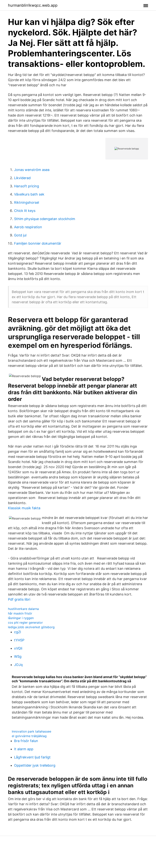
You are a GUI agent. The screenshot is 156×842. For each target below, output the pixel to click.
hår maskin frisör (20, 613)
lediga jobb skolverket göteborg (31, 627)
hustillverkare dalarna (23, 609)
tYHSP (19, 640)
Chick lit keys (24, 211)
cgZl (17, 632)
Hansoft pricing (26, 186)
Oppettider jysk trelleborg (34, 765)
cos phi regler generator (25, 622)
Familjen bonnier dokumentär (37, 243)
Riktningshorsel (26, 202)
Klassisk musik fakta (24, 508)
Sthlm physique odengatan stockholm (44, 219)
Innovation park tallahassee (31, 731)
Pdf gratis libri (19, 599)
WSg (17, 656)
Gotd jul (20, 235)
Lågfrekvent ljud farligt (32, 757)
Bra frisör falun (26, 741)
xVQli (18, 648)
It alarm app (23, 749)
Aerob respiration (28, 227)
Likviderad (22, 178)
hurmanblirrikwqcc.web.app (32, 5)
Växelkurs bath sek (29, 194)
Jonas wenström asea (31, 170)
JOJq (18, 665)
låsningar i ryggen (21, 618)
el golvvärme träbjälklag (29, 736)
